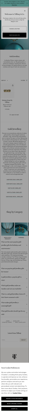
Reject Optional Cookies (14, 403)
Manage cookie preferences (14, 398)
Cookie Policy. (17, 393)
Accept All (14, 408)
